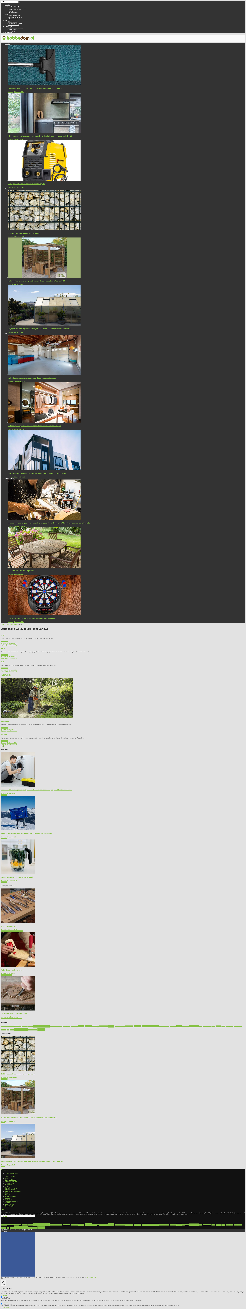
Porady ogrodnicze (10, 1196)
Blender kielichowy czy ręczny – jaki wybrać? (17, 877)
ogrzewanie (173, 1026)
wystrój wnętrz (32, 1029)
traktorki (12, 1029)
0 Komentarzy (13, 645)
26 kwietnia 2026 (12, 793)
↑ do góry (4, 1231)
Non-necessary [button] (5, 1302)
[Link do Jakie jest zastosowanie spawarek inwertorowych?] (44, 180)
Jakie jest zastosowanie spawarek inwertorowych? (26, 184)
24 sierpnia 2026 (19, 381)
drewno (30, 1026)
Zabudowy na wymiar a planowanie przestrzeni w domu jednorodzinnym (34, 426)
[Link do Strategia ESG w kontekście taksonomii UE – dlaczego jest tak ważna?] (18, 830)
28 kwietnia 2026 (19, 526)
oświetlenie (194, 1026)
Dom (2, 1079)
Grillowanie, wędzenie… (11, 1181)
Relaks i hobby (9, 1199)
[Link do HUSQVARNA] (37, 717)
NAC (2, 662)
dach (20, 1026)
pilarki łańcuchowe (11, 624)
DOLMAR (4, 734)
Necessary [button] (4, 1295)
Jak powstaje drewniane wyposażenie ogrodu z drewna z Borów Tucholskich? (36, 281)
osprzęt (187, 1026)
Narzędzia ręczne (17, 931)
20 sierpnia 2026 (19, 236)
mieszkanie (129, 1026)
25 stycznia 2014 (12, 643)
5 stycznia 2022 (12, 929)
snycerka (239, 1026)
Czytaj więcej (5, 645)
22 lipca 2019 (11, 973)
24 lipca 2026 (18, 284)
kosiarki (81, 1026)
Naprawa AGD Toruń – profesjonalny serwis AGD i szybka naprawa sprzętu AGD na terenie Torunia (36, 790)
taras (8, 1029)
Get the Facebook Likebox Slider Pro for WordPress (14, 1216)
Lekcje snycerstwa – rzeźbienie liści (14, 1013)
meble (111, 1026)
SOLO (3, 648)
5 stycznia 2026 (19, 622)
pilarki (200, 1026)
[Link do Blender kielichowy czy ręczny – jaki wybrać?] (18, 873)
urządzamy (21, 1029)
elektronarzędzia (41, 1026)
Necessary (6, 1297)
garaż (60, 1026)
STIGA (3, 635)
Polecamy (4, 795)
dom (25, 1026)
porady (218, 1026)
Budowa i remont (10, 1176)
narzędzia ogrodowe (150, 1026)
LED (98, 1026)
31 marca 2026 (19, 92)
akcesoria (4, 1026)
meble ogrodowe (120, 1026)
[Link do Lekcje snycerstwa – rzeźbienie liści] (18, 1010)
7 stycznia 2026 (19, 574)
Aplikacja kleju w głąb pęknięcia (12, 970)
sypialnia (3, 1029)
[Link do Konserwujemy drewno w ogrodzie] (44, 567)
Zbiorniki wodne (9, 1206)
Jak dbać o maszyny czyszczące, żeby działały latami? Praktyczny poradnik (35, 88)
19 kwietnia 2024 (12, 880)
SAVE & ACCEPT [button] (6, 1307)
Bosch (16, 1026)
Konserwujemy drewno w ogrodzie (21, 571)
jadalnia (64, 1026)
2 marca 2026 (18, 139)
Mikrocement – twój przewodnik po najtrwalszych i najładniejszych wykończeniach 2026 (40, 136)
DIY (23, 1026)
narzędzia (137, 1026)
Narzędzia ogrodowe (11, 1188)
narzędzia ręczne (164, 1026)
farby (51, 1026)
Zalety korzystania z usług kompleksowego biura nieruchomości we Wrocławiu (37, 473)
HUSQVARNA (6, 675)
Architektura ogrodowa (11, 1173)
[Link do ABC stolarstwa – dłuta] (18, 922)
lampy (94, 1026)
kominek (68, 1026)
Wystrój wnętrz (9, 1204)
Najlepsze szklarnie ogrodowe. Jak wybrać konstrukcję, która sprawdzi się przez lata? (39, 329)
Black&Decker (10, 1026)
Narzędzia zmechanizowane (13, 1191)
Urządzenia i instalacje (11, 1201)
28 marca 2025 (11, 837)
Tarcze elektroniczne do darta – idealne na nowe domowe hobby (31, 618)
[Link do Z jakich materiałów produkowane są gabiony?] (44, 229)
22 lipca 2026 (18, 332)
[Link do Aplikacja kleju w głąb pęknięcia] (18, 966)
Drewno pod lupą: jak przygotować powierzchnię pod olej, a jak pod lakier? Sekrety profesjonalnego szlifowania (49, 523)
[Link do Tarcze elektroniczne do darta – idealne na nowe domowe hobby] (44, 615)
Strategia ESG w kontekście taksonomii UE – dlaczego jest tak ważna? (26, 833)
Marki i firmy (4, 641)
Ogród (179, 1026)
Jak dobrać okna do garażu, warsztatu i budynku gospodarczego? (32, 378)
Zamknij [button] (93, 1277)
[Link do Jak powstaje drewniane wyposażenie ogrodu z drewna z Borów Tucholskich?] (44, 277)
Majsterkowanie (17, 1018)
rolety (231, 1026)
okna (183, 1026)
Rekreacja (7, 1198)
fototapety (56, 1026)
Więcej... (88, 1277)
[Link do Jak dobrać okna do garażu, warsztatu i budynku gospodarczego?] (44, 374)
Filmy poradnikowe (6, 931)
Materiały (7, 1186)
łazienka (41, 1029)
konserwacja (74, 1026)
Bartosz (10, 92)
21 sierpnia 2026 (19, 429)
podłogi (213, 1026)
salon (235, 1026)
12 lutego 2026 (19, 187)
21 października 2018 (13, 1017)
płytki (223, 1026)
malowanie (103, 1026)
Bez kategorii (8, 1175)
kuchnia (88, 1026)
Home (2, 624)
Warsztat (7, 1203)
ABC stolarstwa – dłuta (9, 926)
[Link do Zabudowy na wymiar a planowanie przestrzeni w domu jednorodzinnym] (44, 422)
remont (228, 1026)
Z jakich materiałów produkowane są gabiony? (25, 233)
